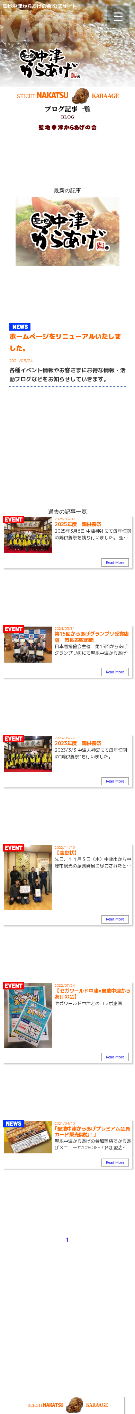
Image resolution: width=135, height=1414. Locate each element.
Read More (115, 562)
